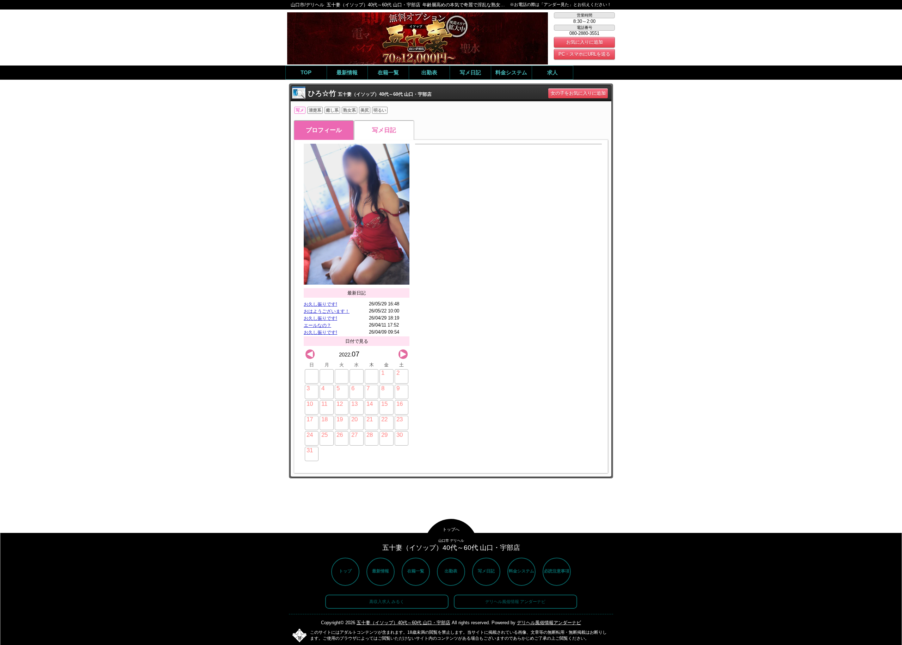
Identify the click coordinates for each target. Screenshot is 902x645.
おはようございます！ (327, 311)
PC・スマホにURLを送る (584, 54)
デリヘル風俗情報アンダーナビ (549, 622)
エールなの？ (317, 325)
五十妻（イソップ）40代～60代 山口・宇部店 (403, 622)
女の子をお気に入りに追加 (578, 93)
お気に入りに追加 (584, 42)
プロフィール (324, 130)
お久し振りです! (320, 304)
